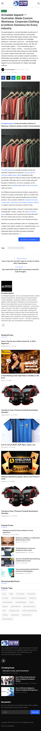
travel (4, 594)
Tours (4, 610)
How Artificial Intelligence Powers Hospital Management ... (27, 689)
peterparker (6, 673)
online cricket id (15, 606)
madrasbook (15, 615)
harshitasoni (6, 534)
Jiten (17, 692)
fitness (31, 602)
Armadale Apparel (7, 123)
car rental (5, 598)
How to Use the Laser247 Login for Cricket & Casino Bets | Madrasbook (20, 262)
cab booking (31, 594)
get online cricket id (29, 606)
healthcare (32, 598)
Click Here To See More (28, 239)
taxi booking (20, 594)
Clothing (4, 615)
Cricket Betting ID (21, 602)
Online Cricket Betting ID (19, 598)
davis (17, 542)
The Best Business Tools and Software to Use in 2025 (25, 549)
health (11, 594)
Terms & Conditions (7, 726)
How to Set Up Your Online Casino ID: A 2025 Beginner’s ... (18, 342)
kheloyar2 (3, 481)
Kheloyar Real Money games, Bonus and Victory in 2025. (20, 478)
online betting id (7, 602)
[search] (38, 3)
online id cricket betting (29, 610)
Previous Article (21, 258)
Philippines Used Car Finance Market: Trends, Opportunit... (18, 531)
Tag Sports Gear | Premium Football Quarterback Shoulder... (19, 411)
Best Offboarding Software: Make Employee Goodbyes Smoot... (26, 679)
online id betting (7, 619)
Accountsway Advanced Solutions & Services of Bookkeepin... (27, 570)
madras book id (26, 615)
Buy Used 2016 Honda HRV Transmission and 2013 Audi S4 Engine (20, 271)
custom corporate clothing (16, 248)
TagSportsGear (5, 415)
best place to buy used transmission (16, 671)
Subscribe (35, 712)
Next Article (19, 267)
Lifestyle (4, 606)
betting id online (14, 610)
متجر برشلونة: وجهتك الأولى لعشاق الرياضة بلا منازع (18, 444)
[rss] (3, 660)
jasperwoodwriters (20, 552)
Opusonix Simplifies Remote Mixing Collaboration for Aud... (28, 560)
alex (2, 380)
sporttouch (4, 447)
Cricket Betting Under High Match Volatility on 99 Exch (20, 377)
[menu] (2, 3)
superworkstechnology (22, 683)
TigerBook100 (4, 346)
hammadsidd (19, 573)
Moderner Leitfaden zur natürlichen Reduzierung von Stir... (28, 539)
